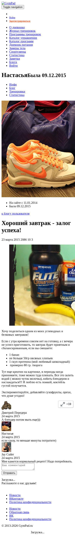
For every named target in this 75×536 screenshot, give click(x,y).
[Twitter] (8, 487)
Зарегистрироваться (19, 21)
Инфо (13, 84)
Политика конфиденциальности (30, 502)
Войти (12, 17)
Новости (15, 495)
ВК (11, 515)
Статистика (16, 95)
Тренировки (17, 91)
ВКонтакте (16, 498)
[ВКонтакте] (4, 487)
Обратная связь (19, 512)
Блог (12, 88)
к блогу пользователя (15, 213)
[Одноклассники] (12, 487)
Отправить (9, 472)
